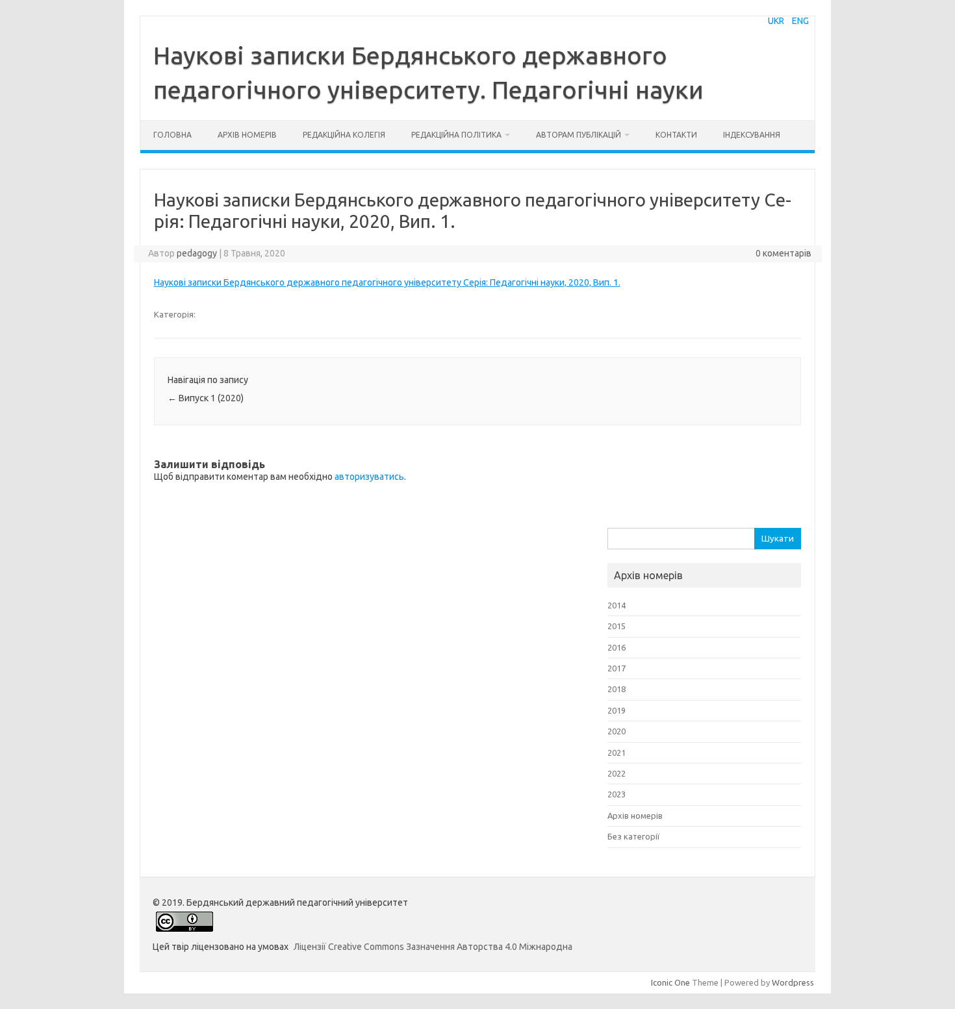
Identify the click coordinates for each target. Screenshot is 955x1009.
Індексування (751, 135)
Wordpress (793, 982)
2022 (616, 773)
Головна (172, 135)
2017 (616, 668)
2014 (616, 605)
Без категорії (633, 836)
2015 (616, 625)
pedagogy (197, 253)
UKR (776, 21)
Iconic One (670, 982)
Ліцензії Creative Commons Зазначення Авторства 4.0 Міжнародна (433, 946)
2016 (616, 647)
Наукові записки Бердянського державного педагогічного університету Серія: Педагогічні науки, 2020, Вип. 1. (387, 282)
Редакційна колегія (344, 135)
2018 (616, 688)
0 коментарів (783, 253)
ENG (800, 21)
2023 (616, 794)
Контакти (676, 135)
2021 (616, 752)
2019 (616, 710)
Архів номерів (247, 135)
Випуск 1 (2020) (206, 398)
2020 (616, 731)
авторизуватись (369, 476)
